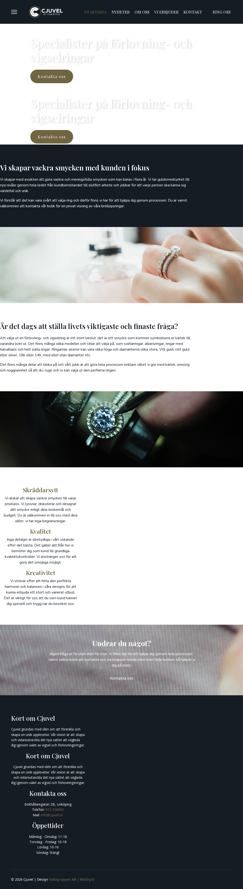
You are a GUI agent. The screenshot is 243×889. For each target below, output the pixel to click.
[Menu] (14, 12)
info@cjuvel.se (52, 815)
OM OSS (142, 11)
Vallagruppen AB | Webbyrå (71, 879)
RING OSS (222, 11)
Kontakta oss (121, 678)
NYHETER (121, 11)
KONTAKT (192, 11)
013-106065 (55, 809)
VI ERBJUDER (166, 11)
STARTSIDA (95, 11)
